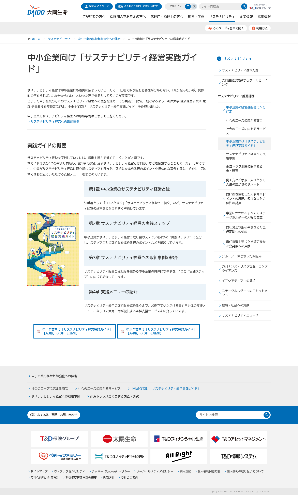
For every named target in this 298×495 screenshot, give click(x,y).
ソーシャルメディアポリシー (154, 471)
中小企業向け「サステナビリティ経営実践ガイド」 (246, 143)
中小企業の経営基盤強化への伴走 (99, 39)
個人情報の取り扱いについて (245, 471)
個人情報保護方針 (209, 471)
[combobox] (220, 6)
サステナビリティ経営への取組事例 (55, 121)
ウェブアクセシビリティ (69, 471)
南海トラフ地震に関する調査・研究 (244, 168)
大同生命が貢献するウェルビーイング (245, 82)
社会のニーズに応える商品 (244, 120)
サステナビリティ (59, 39)
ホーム (36, 39)
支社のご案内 (129, 478)
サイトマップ (39, 471)
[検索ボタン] (244, 6)
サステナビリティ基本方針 (240, 70)
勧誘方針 (109, 478)
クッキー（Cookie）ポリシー (111, 471)
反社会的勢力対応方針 (45, 478)
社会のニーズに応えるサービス (246, 131)
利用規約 (185, 471)
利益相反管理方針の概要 (81, 478)
